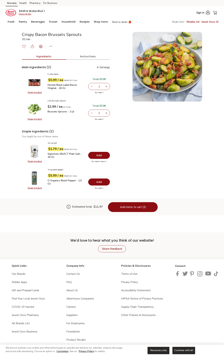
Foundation (73, 331)
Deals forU (178, 21)
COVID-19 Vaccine (23, 307)
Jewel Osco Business (24, 331)
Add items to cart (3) (133, 207)
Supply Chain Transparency (137, 307)
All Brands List (21, 323)
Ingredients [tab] (43, 56)
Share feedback (112, 249)
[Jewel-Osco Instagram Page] (200, 273)
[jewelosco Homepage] (11, 12)
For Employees (75, 323)
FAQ (69, 282)
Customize (62, 351)
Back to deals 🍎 (121, 22)
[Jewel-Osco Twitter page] (185, 273)
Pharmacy (35, 3)
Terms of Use (129, 274)
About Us (72, 290)
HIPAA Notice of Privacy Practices (142, 298)
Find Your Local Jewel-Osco (28, 298)
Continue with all (183, 350)
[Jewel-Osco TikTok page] (216, 273)
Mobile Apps (19, 282)
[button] (32, 11)
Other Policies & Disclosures (138, 315)
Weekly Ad (192, 21)
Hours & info (25, 14)
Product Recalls (76, 340)
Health (23, 3)
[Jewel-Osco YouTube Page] (208, 273)
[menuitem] (11, 21)
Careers (71, 307)
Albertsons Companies (80, 298)
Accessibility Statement (136, 290)
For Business (50, 3)
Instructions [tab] (88, 56)
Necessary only (158, 350)
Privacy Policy (129, 282)
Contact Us (73, 274)
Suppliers (72, 315)
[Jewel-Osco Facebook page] (178, 273)
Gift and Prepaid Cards (25, 290)
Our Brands (18, 274)
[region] (112, 351)
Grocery (11, 3)
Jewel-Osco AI (209, 21)
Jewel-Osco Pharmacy (25, 315)
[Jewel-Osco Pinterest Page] (192, 273)
